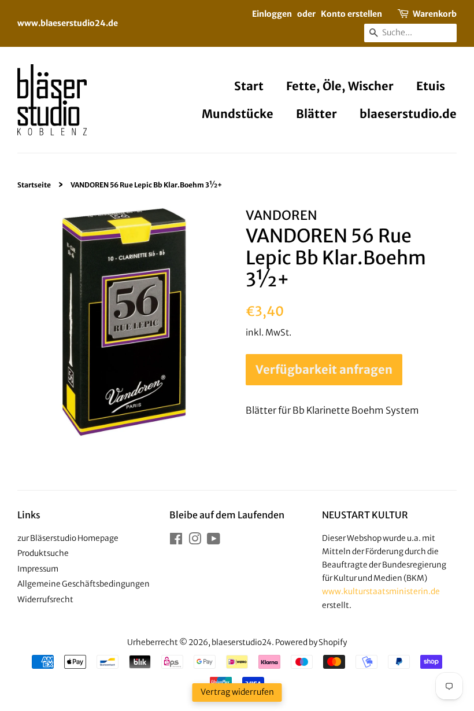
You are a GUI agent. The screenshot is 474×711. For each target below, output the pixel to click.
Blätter (316, 113)
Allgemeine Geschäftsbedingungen (83, 584)
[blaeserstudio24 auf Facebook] (176, 541)
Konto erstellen (351, 14)
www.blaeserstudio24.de (67, 23)
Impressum (37, 569)
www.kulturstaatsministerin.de (381, 591)
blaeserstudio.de (408, 113)
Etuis (430, 86)
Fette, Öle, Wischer (340, 86)
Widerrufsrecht (45, 600)
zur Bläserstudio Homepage (67, 538)
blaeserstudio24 (242, 642)
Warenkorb (435, 14)
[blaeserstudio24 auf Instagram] (194, 541)
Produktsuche (43, 553)
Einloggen (272, 14)
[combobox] (410, 33)
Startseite (34, 184)
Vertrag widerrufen (237, 692)
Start (249, 86)
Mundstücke (237, 113)
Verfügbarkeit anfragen (323, 369)
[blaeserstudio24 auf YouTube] (213, 541)
